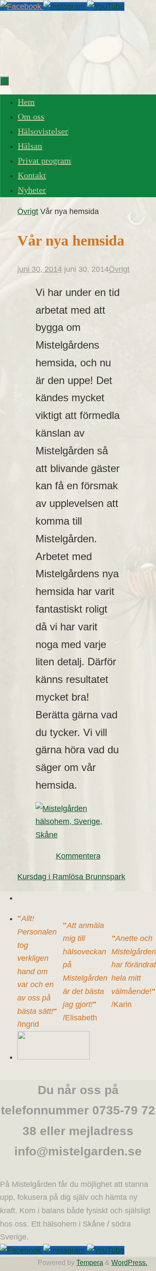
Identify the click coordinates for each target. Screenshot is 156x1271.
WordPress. (129, 1262)
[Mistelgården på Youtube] (105, 6)
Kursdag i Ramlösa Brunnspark (71, 876)
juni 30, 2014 (39, 269)
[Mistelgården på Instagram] (65, 6)
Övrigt (27, 211)
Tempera (89, 1262)
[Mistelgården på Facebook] (21, 6)
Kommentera (78, 856)
